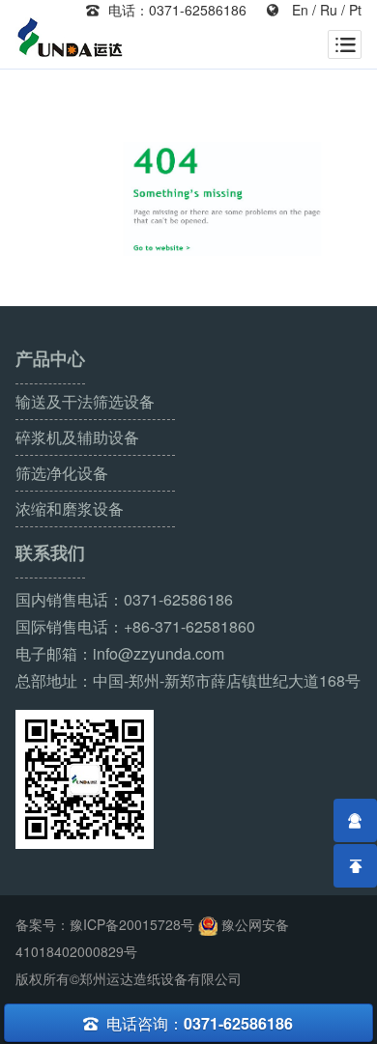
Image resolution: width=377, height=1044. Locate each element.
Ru (328, 9)
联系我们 (50, 553)
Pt (355, 9)
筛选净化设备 (61, 473)
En (300, 9)
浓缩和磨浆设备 (69, 508)
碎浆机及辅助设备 (77, 437)
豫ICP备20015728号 (132, 924)
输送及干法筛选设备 (85, 401)
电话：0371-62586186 (166, 9)
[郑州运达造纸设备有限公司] (70, 39)
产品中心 (50, 359)
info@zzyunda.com (158, 653)
